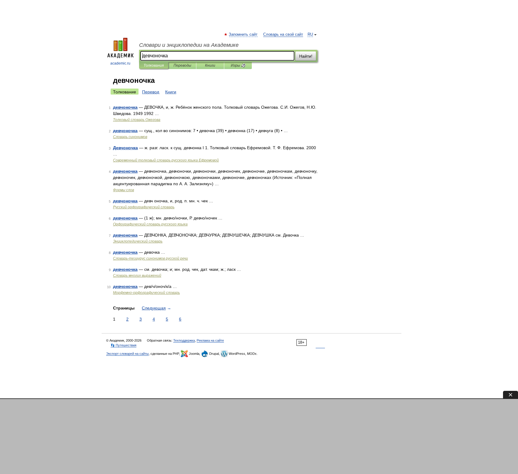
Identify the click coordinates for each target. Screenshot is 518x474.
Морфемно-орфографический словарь (146, 293)
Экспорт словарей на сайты (127, 353)
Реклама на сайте (210, 340)
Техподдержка (184, 340)
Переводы (182, 65)
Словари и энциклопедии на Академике (189, 45)
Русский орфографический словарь (143, 207)
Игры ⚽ (238, 65)
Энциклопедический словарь (137, 241)
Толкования (154, 65)
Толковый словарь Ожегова (136, 120)
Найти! (305, 56)
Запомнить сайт (243, 34)
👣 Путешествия (123, 345)
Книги (210, 65)
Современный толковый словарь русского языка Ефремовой (166, 160)
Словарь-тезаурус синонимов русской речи (150, 258)
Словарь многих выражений (137, 275)
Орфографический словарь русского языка (150, 224)
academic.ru (120, 63)
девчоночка (125, 107)
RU (310, 34)
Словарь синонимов (130, 137)
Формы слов (123, 190)
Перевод (150, 91)
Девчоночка (125, 147)
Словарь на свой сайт (283, 34)
